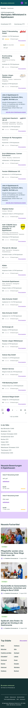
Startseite (3, 8)
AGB (18, 699)
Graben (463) (5, 442)
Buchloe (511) (4, 439)
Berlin (2, 645)
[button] (22, 3)
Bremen (3, 663)
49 (25, 410)
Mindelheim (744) (6, 431)
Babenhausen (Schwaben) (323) (10, 447)
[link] (14, 40)
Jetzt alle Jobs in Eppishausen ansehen (16, 112)
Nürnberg (16, 667)
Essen (16, 660)
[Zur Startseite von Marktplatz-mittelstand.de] (7, 3)
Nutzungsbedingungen (9, 699)
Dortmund (4, 660)
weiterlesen (6, 481)
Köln (15, 649)
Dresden (16, 663)
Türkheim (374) (5, 444)
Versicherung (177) (19, 24)
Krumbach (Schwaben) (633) (9, 434)
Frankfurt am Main (6, 653)
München (3, 649)
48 (21, 410)
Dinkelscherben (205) (7, 453)
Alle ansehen (23, 640)
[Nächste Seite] (25, 412)
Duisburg (3, 671)
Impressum (22, 699)
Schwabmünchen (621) (7, 436)
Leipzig (16, 656)
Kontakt (7, 697)
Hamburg (16, 645)
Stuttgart (16, 653)
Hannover (3, 667)
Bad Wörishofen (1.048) (7, 428)
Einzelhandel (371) (6, 24)
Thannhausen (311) (6, 450)
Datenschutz (13, 697)
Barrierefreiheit (20, 697)
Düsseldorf (4, 656)
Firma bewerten (22, 40)
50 (3, 413)
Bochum (16, 671)
